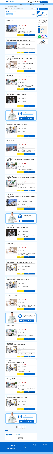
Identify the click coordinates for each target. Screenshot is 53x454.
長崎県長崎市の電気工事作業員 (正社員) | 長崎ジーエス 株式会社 (17, 379)
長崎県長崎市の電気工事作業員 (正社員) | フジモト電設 (15, 362)
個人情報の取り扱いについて (30, 450)
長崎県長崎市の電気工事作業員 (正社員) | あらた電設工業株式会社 (17, 124)
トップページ (10, 4)
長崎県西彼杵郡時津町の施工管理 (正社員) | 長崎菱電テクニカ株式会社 (18, 279)
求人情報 (24, 445)
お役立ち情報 (32, 4)
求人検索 (42, 4)
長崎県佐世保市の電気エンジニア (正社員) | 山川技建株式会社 (16, 94)
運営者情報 (21, 450)
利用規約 (25, 450)
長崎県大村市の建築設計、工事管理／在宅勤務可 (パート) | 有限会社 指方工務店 (19, 262)
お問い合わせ (34, 445)
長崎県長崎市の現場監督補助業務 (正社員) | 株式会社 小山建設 (17, 397)
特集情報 (24, 446)
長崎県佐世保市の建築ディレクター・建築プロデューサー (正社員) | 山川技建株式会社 (20, 76)
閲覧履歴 (31, 2)
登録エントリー (35, 444)
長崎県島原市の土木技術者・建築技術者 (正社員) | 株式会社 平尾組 (17, 227)
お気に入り (28, 2)
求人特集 (21, 4)
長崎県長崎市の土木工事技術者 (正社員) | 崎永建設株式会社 (16, 344)
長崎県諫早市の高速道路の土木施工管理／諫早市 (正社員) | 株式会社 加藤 (18, 40)
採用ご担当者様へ (45, 444)
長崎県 (7, 435)
